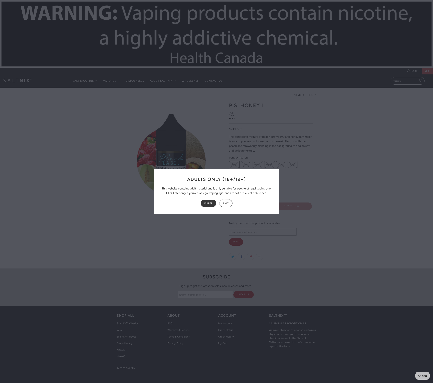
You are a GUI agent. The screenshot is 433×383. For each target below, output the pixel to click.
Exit (226, 203)
